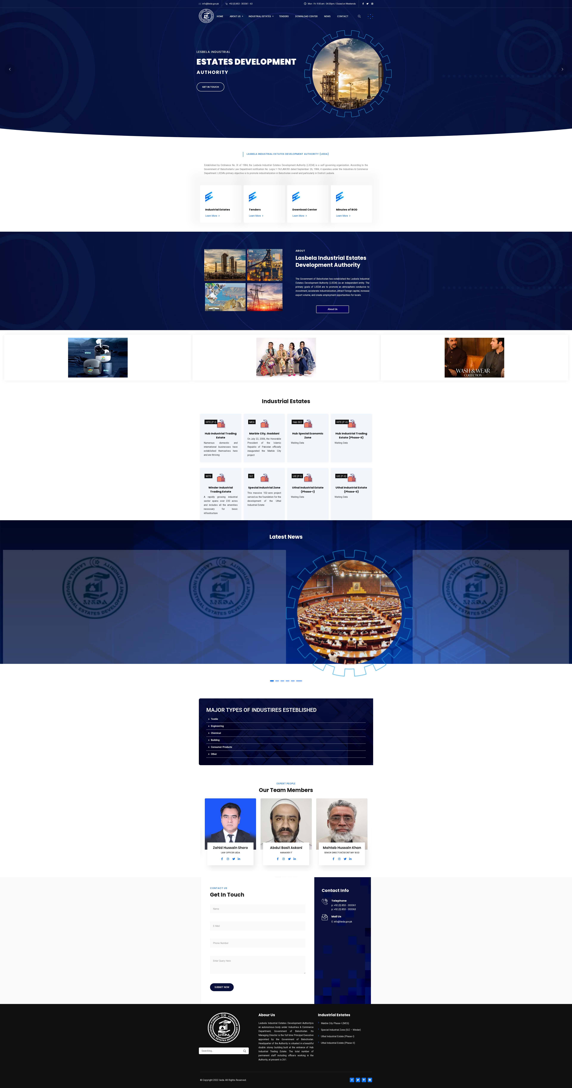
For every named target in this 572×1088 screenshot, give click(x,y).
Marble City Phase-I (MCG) (335, 1023)
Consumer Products (221, 747)
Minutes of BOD (346, 209)
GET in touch (210, 86)
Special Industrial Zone (264, 487)
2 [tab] (277, 680)
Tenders (284, 16)
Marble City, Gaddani (264, 433)
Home (220, 16)
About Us (235, 16)
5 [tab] (295, 680)
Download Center (306, 16)
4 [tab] (288, 680)
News (327, 16)
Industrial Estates (260, 16)
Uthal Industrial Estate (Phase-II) (338, 1043)
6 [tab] (300, 680)
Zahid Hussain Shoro (230, 847)
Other (214, 754)
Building (215, 740)
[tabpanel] (222, 613)
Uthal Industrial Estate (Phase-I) (337, 1036)
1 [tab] (272, 680)
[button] (286, 719)
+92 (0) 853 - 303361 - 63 (240, 4)
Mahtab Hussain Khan (342, 847)
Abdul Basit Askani (286, 847)
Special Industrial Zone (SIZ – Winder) (341, 1029)
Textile (214, 719)
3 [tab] (282, 680)
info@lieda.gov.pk (210, 4)
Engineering (217, 726)
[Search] (243, 1051)
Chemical (216, 733)
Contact (342, 16)
